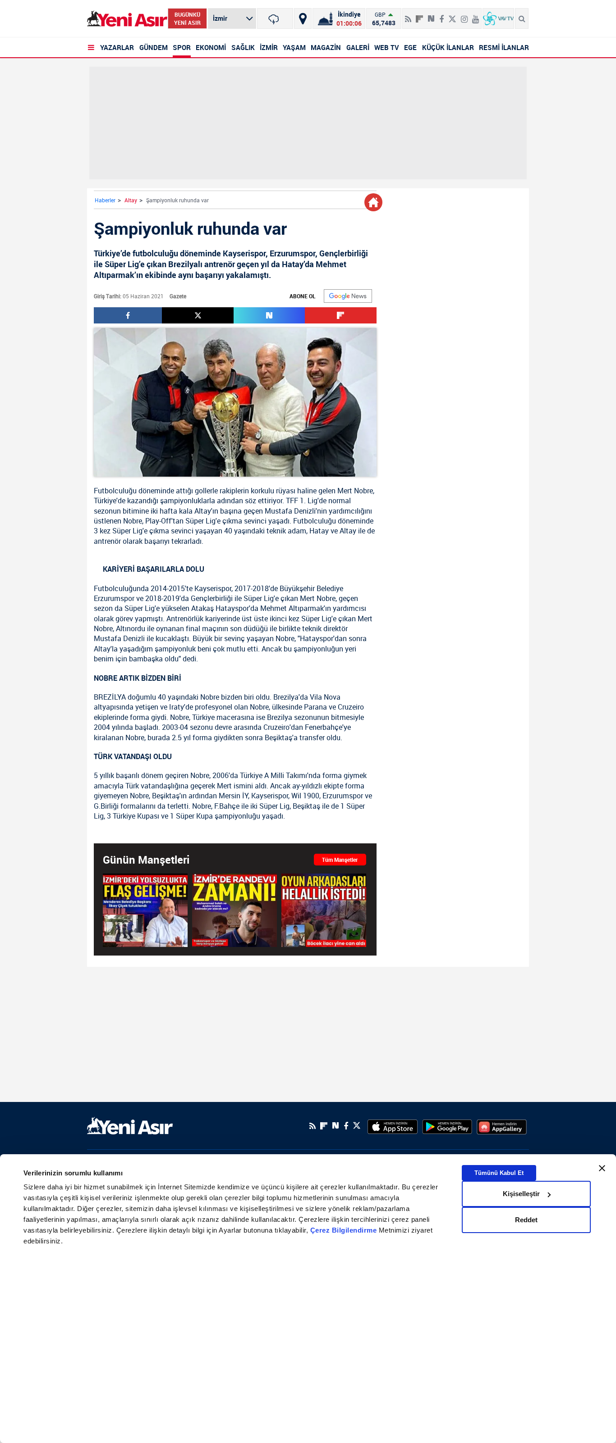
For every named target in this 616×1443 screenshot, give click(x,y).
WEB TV (386, 47)
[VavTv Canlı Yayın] (498, 18)
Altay (130, 200)
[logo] (130, 1125)
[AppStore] (393, 1125)
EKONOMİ (211, 47)
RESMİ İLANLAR (504, 47)
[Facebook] (441, 15)
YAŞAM (294, 47)
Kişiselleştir (521, 1193)
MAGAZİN (326, 47)
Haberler (105, 200)
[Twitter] (452, 15)
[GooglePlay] (447, 1125)
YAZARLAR (117, 47)
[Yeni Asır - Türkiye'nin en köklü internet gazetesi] (127, 18)
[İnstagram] (464, 15)
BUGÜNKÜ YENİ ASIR (187, 18)
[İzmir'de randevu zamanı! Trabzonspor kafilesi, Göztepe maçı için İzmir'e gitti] (234, 910)
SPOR (182, 47)
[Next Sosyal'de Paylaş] (431, 15)
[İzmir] (275, 18)
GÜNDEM (153, 47)
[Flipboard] (419, 16)
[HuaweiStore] (502, 1125)
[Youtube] (475, 15)
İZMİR (269, 47)
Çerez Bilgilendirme (344, 1230)
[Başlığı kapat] (602, 1168)
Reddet (526, 1220)
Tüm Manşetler (340, 859)
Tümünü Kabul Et (499, 1173)
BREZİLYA (110, 697)
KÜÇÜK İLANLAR (448, 47)
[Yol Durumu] (303, 18)
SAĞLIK (243, 47)
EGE (410, 47)
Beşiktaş (278, 737)
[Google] (348, 296)
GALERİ (357, 47)
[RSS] (408, 15)
